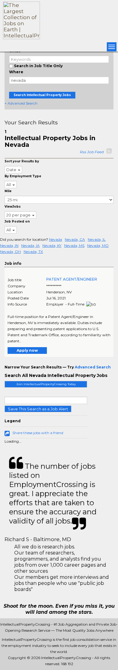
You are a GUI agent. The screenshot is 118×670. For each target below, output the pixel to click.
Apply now (27, 350)
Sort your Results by (22, 161)
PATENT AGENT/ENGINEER (71, 279)
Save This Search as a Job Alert (38, 408)
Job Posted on (17, 221)
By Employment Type (23, 176)
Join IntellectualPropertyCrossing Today (46, 384)
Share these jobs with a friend (37, 432)
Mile (8, 191)
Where (16, 72)
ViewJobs (13, 207)
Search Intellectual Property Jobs (42, 95)
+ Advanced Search (21, 103)
